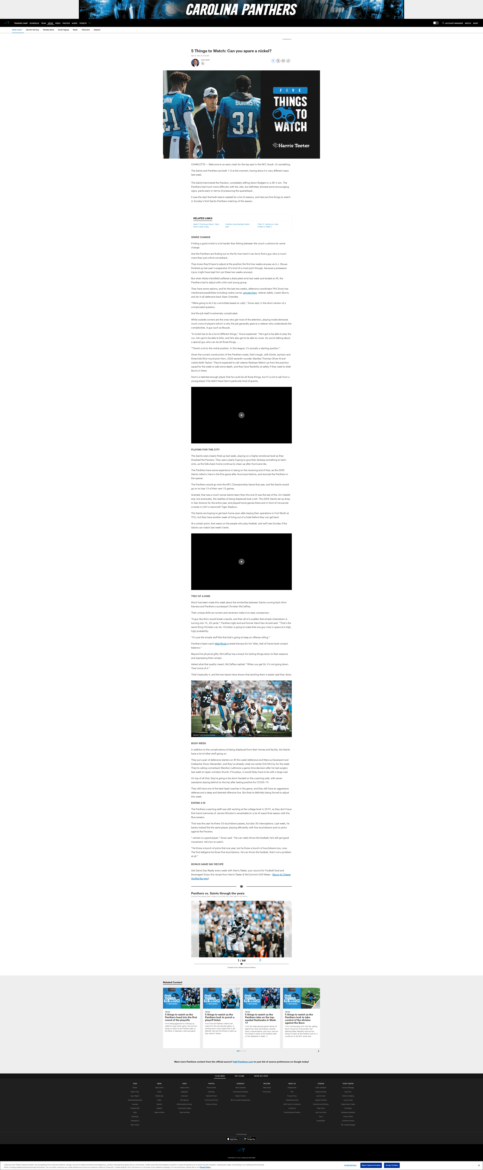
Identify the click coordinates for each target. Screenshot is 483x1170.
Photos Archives (211, 1104)
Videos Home (184, 1087)
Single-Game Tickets (348, 1104)
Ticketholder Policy (292, 1100)
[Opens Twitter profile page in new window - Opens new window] (202, 63)
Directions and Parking (320, 1104)
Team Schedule (240, 1087)
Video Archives (184, 1112)
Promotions (267, 1092)
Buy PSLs (348, 1092)
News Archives (159, 1112)
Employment (292, 1087)
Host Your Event (320, 1112)
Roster (135, 1087)
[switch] (436, 23)
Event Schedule (321, 1087)
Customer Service (348, 1120)
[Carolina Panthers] (241, 1150)
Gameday (211, 1092)
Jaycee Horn (250, 292)
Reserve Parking (320, 1092)
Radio (159, 1100)
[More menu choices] (90, 23)
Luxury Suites (348, 1100)
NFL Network (184, 1100)
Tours (321, 1116)
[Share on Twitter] (278, 62)
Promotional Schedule (240, 1092)
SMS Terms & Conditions (292, 1104)
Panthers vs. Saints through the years (218, 893)
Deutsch (159, 1104)
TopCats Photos (211, 1096)
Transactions (135, 1120)
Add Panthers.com (243, 1061)
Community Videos (184, 1108)
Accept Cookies (392, 1165)
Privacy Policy (292, 1096)
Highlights (184, 1092)
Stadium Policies (321, 1100)
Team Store (267, 1087)
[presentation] (319, 1051)
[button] (241, 415)
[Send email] (283, 62)
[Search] (443, 23)
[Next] (260, 959)
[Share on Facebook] (273, 62)
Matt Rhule (221, 643)
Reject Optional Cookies (371, 1165)
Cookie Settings (350, 1165)
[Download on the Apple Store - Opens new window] (232, 1139)
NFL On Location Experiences (240, 1100)
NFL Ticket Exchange (348, 1125)
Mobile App (159, 1096)
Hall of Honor (135, 1125)
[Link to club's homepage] (7, 23)
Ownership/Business (135, 1100)
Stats (135, 1112)
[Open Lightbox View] (241, 936)
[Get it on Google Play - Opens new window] (250, 1140)
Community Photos (211, 1100)
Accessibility (321, 1120)
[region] (241, 1165)
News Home (159, 1087)
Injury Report (135, 1096)
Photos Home (211, 1087)
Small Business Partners (292, 1112)
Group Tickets (348, 1116)
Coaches (135, 1104)
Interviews (184, 1096)
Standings (134, 1116)
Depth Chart (135, 1092)
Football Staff (134, 1108)
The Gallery (348, 1108)
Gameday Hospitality (348, 1112)
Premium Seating (348, 1096)
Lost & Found (320, 1096)
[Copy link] (288, 61)
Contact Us (292, 1108)
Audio (159, 1092)
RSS (292, 1092)
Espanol (159, 1108)
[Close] (479, 1165)
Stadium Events (240, 1096)
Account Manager (348, 1087)
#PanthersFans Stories (184, 1104)
